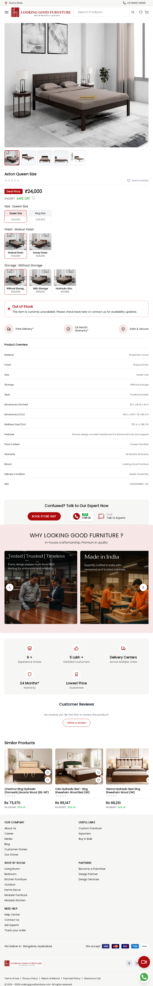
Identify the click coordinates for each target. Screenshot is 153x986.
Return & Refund (50, 978)
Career (8, 833)
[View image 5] (77, 157)
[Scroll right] (143, 587)
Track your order (15, 930)
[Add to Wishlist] (48, 780)
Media (8, 839)
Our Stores (11, 854)
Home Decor (12, 890)
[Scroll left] (9, 587)
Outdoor (9, 884)
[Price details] (33, 198)
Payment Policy (71, 978)
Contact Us (11, 920)
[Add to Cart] (48, 772)
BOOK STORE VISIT (44, 516)
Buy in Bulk (85, 839)
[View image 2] (28, 157)
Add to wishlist (140, 180)
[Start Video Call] (144, 962)
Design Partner (88, 874)
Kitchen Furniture (15, 879)
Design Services (89, 879)
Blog (7, 844)
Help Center (12, 914)
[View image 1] (11, 157)
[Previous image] (9, 85)
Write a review (76, 723)
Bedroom (10, 874)
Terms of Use (11, 978)
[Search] (132, 12)
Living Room (12, 869)
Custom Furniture (90, 828)
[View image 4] (61, 157)
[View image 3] (44, 157)
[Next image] (143, 85)
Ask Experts (11, 925)
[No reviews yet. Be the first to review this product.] (11, 180)
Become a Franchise (92, 869)
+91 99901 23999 (136, 2)
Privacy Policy (30, 978)
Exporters (85, 833)
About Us (10, 828)
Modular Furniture (15, 895)
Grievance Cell (92, 978)
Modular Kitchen (15, 900)
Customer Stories (15, 849)
